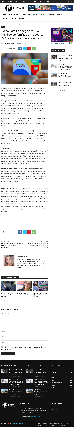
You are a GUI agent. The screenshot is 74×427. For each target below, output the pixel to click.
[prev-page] (2, 301)
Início (2, 24)
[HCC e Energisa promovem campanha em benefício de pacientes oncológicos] (54, 75)
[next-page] (5, 301)
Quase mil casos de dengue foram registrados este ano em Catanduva (12, 245)
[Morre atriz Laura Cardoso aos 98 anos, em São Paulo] (24, 286)
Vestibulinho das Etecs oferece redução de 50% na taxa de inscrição (64, 84)
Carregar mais (61, 90)
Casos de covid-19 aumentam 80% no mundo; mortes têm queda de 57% (37, 245)
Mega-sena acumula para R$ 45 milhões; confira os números (40, 295)
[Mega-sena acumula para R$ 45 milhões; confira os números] (40, 286)
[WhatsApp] (34, 48)
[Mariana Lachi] (2, 43)
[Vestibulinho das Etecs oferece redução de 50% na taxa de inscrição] (54, 84)
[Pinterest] (29, 48)
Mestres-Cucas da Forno (19, 423)
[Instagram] (71, 1)
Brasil (7, 24)
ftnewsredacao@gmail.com (38, 416)
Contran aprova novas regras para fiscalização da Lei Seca (8, 295)
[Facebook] (68, 1)
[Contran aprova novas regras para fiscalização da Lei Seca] (8, 286)
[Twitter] (25, 48)
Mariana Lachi (9, 43)
